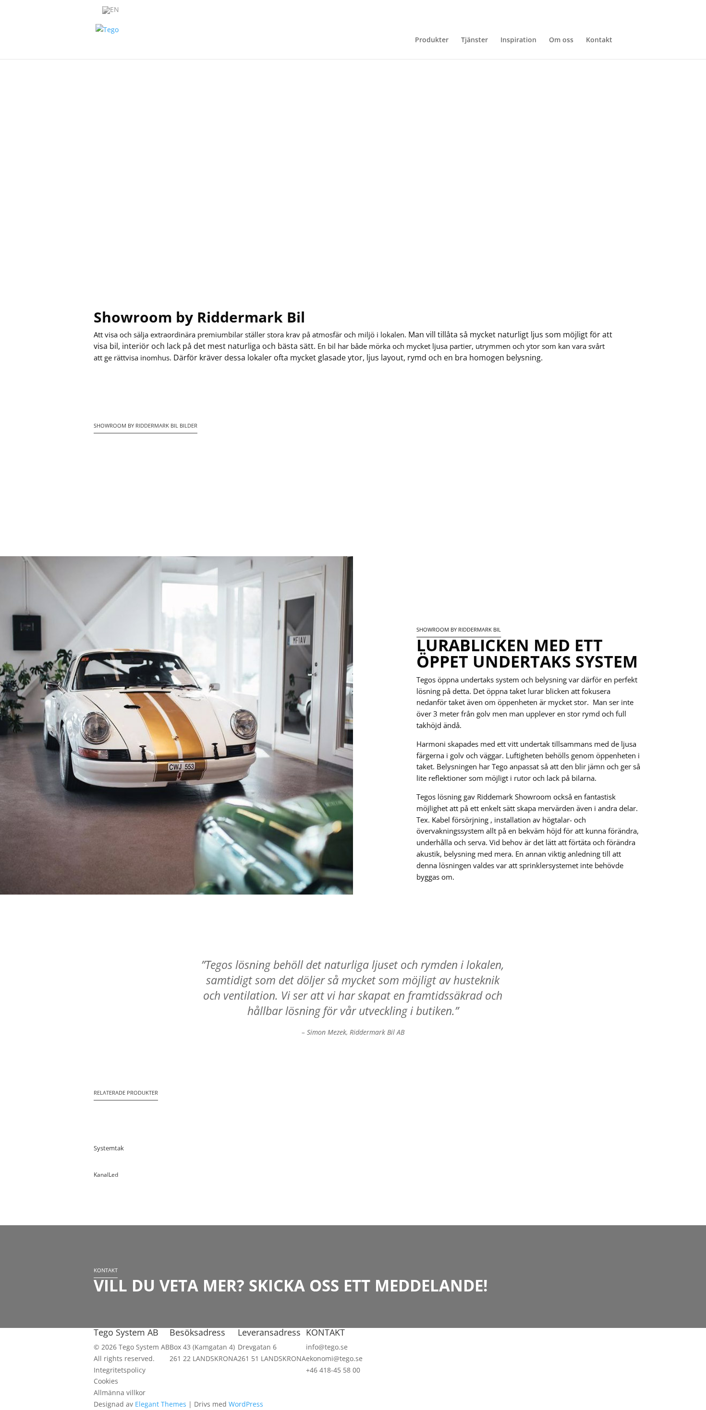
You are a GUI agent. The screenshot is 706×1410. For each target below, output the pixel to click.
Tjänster (474, 40)
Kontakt (599, 40)
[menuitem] (110, 10)
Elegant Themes (160, 1404)
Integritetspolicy (120, 1369)
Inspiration (518, 40)
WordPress (246, 1404)
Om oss (561, 40)
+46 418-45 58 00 (333, 1369)
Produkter (432, 40)
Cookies (106, 1381)
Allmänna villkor (120, 1392)
